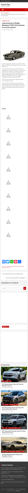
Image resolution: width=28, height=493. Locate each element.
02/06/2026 (4, 457)
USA (10, 381)
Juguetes (4, 20)
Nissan (6, 381)
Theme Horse (22, 489)
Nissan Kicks (12, 404)
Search (24, 288)
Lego (8, 20)
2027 (3, 381)
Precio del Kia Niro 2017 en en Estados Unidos (13, 273)
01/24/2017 (4, 29)
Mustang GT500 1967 (6, 267)
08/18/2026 (4, 434)
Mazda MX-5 (18, 451)
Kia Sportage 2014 (10, 479)
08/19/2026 (4, 410)
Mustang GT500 (20, 266)
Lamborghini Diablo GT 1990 (20, 477)
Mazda (6, 451)
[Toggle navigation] (2, 9)
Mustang (15, 266)
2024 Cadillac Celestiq (5, 471)
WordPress (18, 490)
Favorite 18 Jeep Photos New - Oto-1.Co (9, 467)
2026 (3, 451)
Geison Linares (10, 29)
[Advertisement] (14, 39)
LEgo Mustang (10, 266)
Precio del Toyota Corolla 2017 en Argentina (15, 278)
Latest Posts (6, 365)
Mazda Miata (12, 451)
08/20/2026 (4, 387)
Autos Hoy (5, 4)
